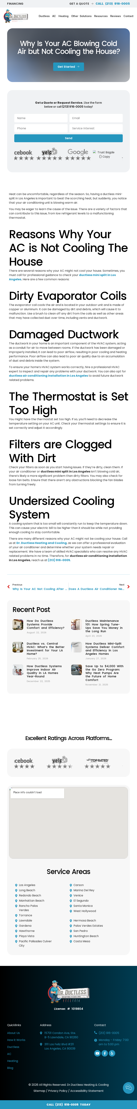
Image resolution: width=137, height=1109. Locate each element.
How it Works (16, 1040)
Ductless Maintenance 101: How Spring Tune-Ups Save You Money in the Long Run (104, 626)
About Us (13, 1033)
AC (54, 16)
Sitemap (40, 1091)
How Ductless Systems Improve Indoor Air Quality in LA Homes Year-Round (44, 671)
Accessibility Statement (87, 1091)
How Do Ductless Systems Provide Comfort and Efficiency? (45, 624)
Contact (128, 16)
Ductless (44, 16)
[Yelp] (112, 1053)
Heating (63, 16)
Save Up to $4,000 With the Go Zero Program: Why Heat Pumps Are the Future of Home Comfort (104, 673)
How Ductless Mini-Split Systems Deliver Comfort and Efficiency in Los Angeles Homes (104, 649)
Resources (101, 16)
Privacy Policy (57, 1091)
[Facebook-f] (105, 1053)
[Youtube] (97, 1053)
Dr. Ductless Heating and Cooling (41, 543)
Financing (15, 4)
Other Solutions (81, 16)
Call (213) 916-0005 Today (68, 1105)
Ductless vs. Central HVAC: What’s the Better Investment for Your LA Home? (46, 649)
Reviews (115, 16)
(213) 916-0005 (72, 106)
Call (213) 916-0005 (113, 3)
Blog (10, 1068)
